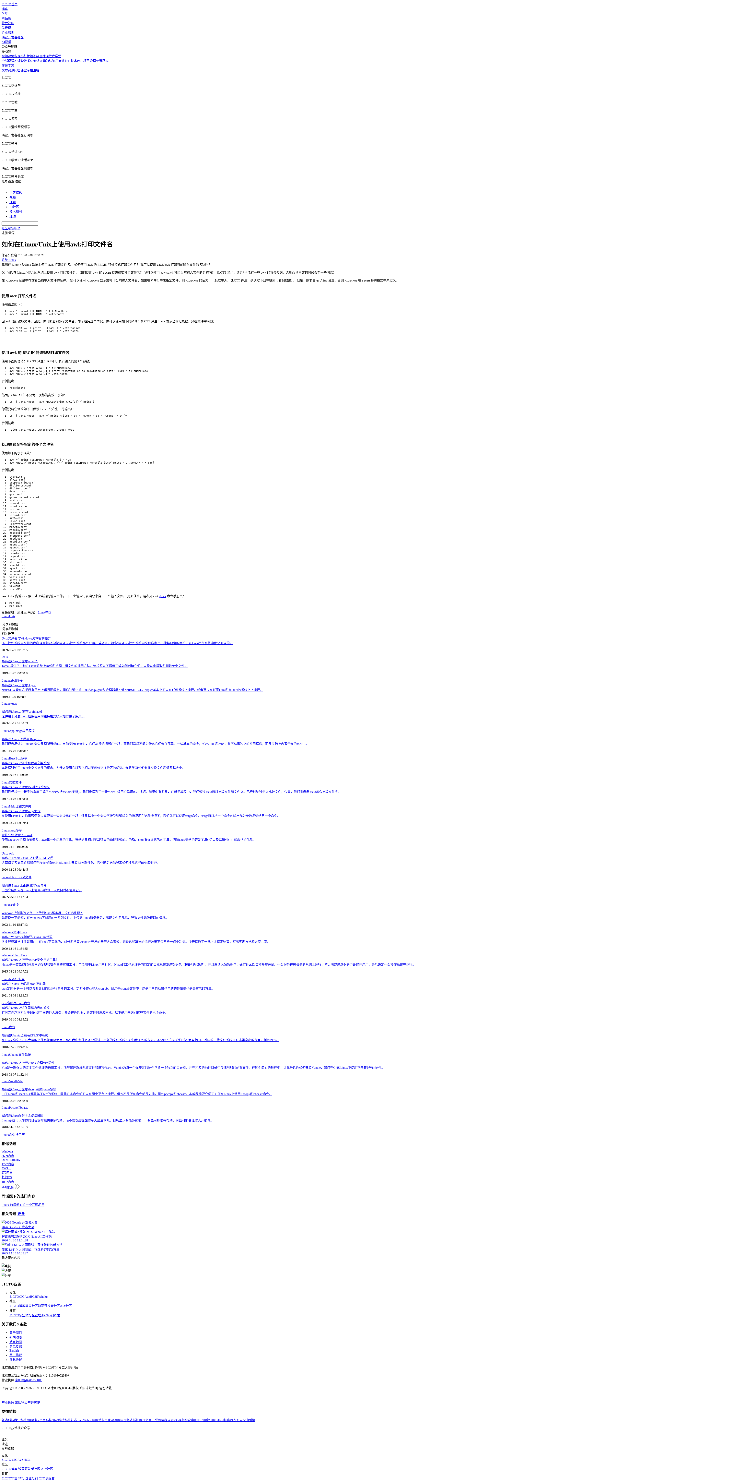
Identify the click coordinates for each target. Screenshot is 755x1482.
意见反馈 (15, 1346)
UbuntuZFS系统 (25, 1035)
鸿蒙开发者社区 (13, 37)
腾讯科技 (20, 1420)
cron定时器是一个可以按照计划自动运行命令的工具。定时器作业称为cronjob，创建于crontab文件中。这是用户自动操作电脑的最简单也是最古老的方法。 (108, 988)
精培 (28, 1315)
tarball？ (20, 661)
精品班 (6, 18)
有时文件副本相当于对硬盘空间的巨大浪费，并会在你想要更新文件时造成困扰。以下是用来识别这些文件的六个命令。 (85, 1012)
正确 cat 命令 (24, 885)
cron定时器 (9, 1003)
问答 (17, 70)
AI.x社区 (66, 1306)
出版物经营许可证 (27, 1402)
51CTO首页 (9, 4)
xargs (12, 830)
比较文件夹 (23, 806)
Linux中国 (45, 612)
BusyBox (22, 739)
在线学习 (8, 65)
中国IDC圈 (198, 1420)
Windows (7, 932)
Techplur (42, 1296)
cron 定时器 (24, 984)
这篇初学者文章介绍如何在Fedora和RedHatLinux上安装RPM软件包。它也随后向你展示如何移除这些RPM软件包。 (81, 862)
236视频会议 (182, 1420)
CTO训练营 (52, 1315)
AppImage (15, 731)
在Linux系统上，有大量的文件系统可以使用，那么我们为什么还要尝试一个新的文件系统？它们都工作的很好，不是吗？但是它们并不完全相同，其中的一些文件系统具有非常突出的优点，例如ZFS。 (140, 1040)
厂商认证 (61, 61)
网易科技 (33, 1420)
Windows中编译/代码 (27, 937)
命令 (20, 680)
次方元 (238, 1420)
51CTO (14, 1296)
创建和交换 (26, 763)
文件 (16, 932)
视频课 (6, 56)
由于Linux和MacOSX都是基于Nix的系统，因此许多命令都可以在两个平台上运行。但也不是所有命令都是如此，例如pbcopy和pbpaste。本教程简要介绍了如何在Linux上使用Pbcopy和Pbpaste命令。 (137, 1094)
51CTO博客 (17, 1306)
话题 (12, 202)
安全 (21, 979)
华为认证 (49, 61)
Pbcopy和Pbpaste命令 (29, 1089)
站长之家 (104, 1420)
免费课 (6, 28)
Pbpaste (23, 1107)
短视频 (34, 56)
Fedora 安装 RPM (27, 858)
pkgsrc (19, 685)
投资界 (228, 1420)
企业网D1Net (215, 1420)
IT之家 (147, 1420)
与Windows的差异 (26, 638)
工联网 (156, 1420)
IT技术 (72, 61)
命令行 (13, 1135)
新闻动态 (15, 1337)
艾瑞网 (93, 1420)
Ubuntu (13, 1054)
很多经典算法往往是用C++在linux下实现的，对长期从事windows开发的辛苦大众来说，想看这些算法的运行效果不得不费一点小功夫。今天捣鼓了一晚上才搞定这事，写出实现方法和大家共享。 (136, 941)
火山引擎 (249, 1420)
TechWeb (83, 1420)
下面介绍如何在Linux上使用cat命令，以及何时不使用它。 (42, 890)
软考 (27, 61)
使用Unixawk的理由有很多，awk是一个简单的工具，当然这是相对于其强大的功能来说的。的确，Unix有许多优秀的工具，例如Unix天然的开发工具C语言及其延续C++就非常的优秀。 (129, 840)
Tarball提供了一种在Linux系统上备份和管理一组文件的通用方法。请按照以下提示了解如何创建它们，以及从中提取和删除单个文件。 (95, 666)
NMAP (13, 979)
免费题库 (102, 61)
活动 (12, 216)
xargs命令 (21, 811)
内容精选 (15, 192)
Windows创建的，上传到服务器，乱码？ (42, 913)
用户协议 (15, 1355)
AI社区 (14, 207)
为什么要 (17, 835)
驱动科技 (58, 1420)
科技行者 (70, 1420)
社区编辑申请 (11, 228)
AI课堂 (6, 42)
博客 (5, 9)
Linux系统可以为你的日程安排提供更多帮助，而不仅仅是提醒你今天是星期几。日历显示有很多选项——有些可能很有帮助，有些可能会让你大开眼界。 (108, 1120)
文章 (5, 70)
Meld (12, 806)
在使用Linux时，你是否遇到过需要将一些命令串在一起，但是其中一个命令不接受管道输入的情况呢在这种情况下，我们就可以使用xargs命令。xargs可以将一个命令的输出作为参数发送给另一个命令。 (141, 816)
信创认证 (36, 61)
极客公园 (167, 1420)
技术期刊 (15, 211)
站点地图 (15, 1342)
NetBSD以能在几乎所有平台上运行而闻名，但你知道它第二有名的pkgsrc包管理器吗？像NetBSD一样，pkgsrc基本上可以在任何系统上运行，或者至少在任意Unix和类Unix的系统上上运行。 (132, 690)
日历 (21, 1135)
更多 (21, 1214)
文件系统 (24, 1054)
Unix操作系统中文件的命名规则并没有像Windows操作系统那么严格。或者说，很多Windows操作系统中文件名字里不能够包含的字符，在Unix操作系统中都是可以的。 (117, 643)
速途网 (115, 1420)
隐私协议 (15, 1359)
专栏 (30, 70)
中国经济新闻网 (131, 1420)
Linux (5, 616)
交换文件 (15, 782)
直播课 (44, 56)
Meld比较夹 (26, 787)
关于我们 (15, 1332)
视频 (12, 197)
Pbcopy (13, 1107)
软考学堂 (55, 56)
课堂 (23, 70)
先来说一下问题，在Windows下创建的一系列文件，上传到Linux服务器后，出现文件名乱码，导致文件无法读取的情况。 (85, 917)
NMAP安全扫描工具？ (30, 960)
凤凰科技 (45, 1420)
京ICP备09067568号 (28, 1380)
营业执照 (8, 1402)
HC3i (33, 1296)
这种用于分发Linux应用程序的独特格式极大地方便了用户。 (43, 716)
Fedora (6, 877)
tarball (13, 680)
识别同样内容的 (26, 1008)
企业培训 (8, 32)
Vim (20, 1081)
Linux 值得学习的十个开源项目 (23, 1205)
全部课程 (8, 61)
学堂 (5, 13)
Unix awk (8, 853)
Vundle (13, 1081)
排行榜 (25, 56)
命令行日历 (22, 1115)
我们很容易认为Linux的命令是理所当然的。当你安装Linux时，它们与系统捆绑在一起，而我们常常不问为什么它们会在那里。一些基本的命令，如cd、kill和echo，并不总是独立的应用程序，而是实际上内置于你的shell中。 (155, 744)
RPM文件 (24, 877)
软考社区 (8, 23)
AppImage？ (23, 711)
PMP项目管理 (86, 61)
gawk (162, 596)
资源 (11, 70)
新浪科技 (8, 1420)
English (14, 1350)
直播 (36, 70)
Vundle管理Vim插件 (28, 1063)
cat (11, 904)
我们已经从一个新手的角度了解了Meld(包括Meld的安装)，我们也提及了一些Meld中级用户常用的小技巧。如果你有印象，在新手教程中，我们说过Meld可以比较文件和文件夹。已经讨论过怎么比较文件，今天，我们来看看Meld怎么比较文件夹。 (171, 792)
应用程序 (28, 731)
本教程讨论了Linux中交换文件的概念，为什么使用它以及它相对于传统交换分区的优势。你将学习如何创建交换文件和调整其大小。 (93, 768)
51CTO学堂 (17, 1315)
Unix (12, 616)
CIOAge (24, 1296)
